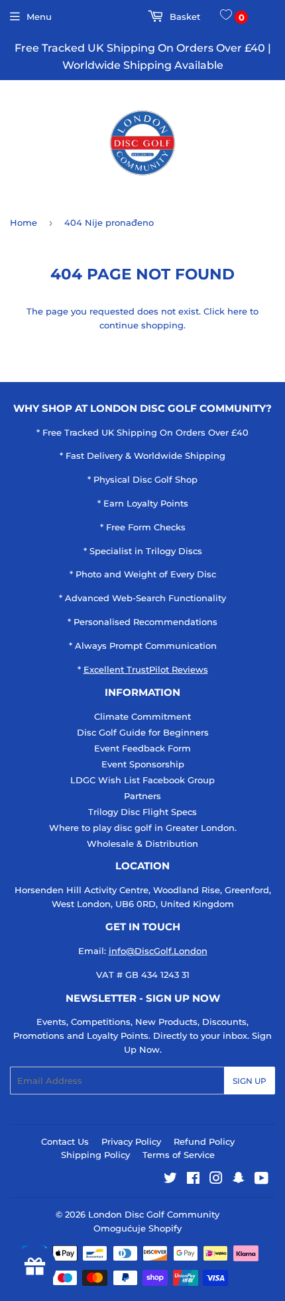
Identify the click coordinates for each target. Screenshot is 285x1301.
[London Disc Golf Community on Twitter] (170, 1180)
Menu (39, 16)
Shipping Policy (95, 1154)
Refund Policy (204, 1141)
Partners (142, 796)
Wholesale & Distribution (142, 843)
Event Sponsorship (142, 764)
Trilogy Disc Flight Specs (142, 811)
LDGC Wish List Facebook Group (142, 780)
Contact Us (65, 1141)
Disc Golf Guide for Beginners (143, 732)
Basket (183, 16)
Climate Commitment (142, 716)
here (237, 311)
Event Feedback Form (142, 748)
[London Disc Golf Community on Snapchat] (238, 1180)
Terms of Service (178, 1154)
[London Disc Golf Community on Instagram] (216, 1180)
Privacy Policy (131, 1141)
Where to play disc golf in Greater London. (143, 827)
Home (23, 222)
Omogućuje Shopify (137, 1228)
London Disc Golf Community (153, 1214)
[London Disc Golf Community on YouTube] (261, 1180)
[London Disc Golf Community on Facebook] (193, 1180)
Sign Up (249, 1081)
